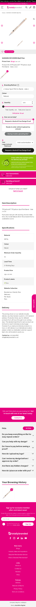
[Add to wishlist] (2, 52)
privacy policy (16, 525)
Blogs (18, 548)
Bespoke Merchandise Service (18, 554)
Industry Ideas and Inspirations (18, 551)
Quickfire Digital (20, 605)
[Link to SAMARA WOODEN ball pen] (8, 493)
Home (3, 12)
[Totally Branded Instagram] (14, 538)
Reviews (18, 571)
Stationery (7, 294)
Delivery (18, 582)
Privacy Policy (18, 589)
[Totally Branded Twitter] (18, 538)
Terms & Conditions (18, 592)
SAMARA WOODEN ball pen (13, 12)
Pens (5, 299)
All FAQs (28, 428)
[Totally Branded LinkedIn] (22, 538)
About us (18, 565)
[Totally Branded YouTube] (26, 538)
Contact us (18, 418)
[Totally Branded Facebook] (10, 538)
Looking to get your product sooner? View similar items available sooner (22, 163)
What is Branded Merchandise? (18, 557)
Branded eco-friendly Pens (12, 292)
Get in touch (18, 191)
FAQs (18, 574)
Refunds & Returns (18, 585)
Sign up (28, 524)
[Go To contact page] (30, 7)
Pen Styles (7, 297)
